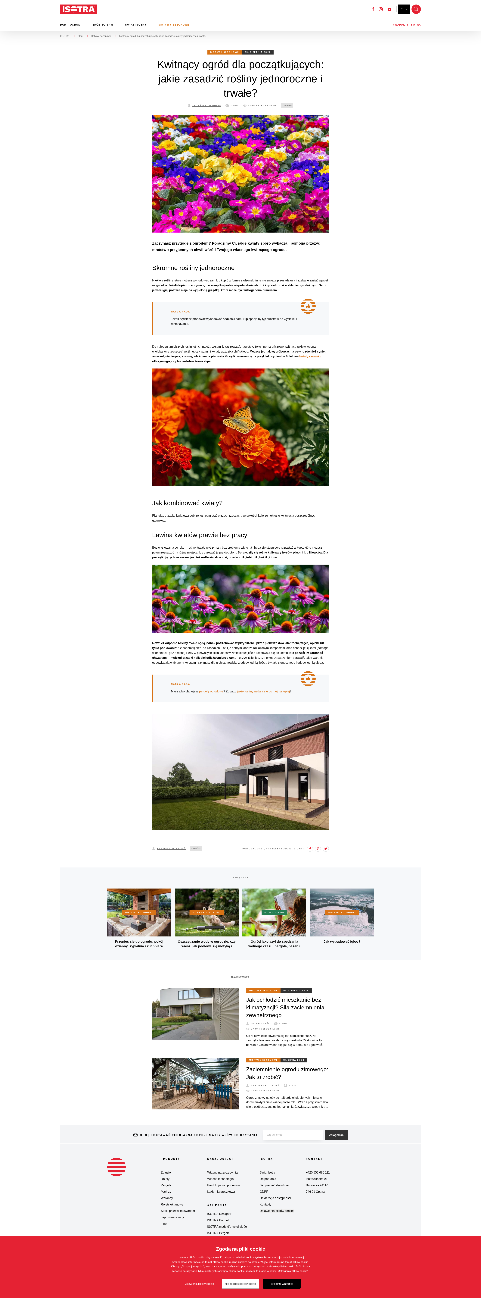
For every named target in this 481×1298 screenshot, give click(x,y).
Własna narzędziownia (222, 1172)
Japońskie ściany (172, 1217)
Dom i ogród (70, 24)
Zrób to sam (103, 24)
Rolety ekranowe (172, 1204)
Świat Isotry (135, 24)
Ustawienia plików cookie (277, 1210)
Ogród (287, 105)
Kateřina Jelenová (206, 105)
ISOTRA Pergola (218, 1233)
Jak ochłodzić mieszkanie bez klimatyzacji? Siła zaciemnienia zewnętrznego (285, 1007)
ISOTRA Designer (219, 1213)
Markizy (166, 1191)
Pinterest (318, 849)
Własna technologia (220, 1178)
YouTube (389, 9)
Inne (164, 1223)
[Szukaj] (416, 9)
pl (402, 9)
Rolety (165, 1178)
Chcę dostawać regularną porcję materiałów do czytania (199, 1135)
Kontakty (265, 1204)
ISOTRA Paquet (218, 1220)
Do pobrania (268, 1178)
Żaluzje (166, 1172)
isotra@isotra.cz (316, 1178)
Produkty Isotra (407, 24)
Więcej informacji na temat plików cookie (284, 1261)
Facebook (373, 9)
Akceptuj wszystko (282, 1283)
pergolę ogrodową (211, 691)
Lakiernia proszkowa (221, 1191)
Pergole (166, 1185)
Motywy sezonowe (174, 24)
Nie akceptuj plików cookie (240, 1283)
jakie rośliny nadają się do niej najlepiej (263, 691)
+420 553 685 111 (318, 1172)
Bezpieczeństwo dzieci (275, 1185)
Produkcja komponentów (223, 1185)
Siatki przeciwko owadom (178, 1210)
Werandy (167, 1198)
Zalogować (336, 1135)
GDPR (264, 1191)
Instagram (381, 9)
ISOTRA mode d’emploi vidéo (227, 1226)
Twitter (326, 849)
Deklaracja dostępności (275, 1198)
